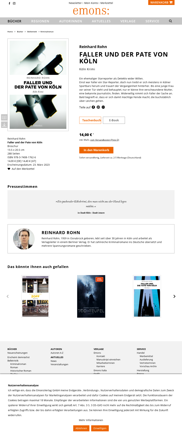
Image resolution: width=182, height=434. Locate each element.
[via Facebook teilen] (93, 107)
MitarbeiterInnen (106, 363)
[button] (170, 21)
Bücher (20, 31)
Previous (7, 296)
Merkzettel (106, 3)
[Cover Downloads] (4, 124)
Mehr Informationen (91, 420)
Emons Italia (100, 370)
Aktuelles (57, 357)
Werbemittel (146, 356)
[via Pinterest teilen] (98, 107)
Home (10, 31)
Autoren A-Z (57, 353)
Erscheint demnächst (18, 357)
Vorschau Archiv (148, 366)
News (54, 361)
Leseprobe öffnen (4, 117)
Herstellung (143, 370)
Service (141, 349)
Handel (140, 353)
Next (174, 296)
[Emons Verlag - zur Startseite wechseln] (91, 11)
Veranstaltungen (59, 364)
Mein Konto (91, 3)
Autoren (56, 349)
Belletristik (32, 31)
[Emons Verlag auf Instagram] (14, 3)
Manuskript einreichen (108, 359)
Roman (14, 367)
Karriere (101, 366)
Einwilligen (99, 428)
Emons (97, 353)
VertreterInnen (148, 363)
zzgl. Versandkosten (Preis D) (104, 139)
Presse (140, 373)
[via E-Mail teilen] (103, 107)
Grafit (97, 373)
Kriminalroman (47, 31)
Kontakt (101, 356)
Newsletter (75, 3)
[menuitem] (76, 3)
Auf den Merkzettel (22, 168)
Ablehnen (81, 428)
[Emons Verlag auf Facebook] (9, 3)
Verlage (99, 349)
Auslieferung (146, 359)
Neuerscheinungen (17, 353)
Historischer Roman (20, 370)
